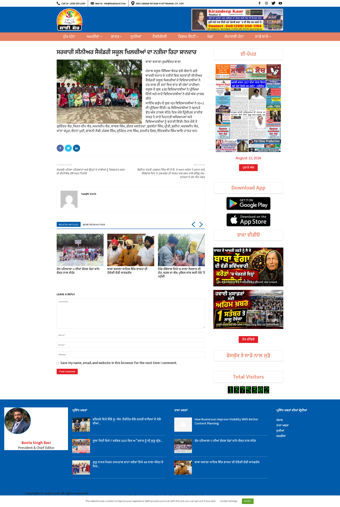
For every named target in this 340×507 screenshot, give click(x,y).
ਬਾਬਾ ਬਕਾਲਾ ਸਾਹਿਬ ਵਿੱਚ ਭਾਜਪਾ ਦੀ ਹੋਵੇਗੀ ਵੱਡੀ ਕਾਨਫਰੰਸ (127, 271)
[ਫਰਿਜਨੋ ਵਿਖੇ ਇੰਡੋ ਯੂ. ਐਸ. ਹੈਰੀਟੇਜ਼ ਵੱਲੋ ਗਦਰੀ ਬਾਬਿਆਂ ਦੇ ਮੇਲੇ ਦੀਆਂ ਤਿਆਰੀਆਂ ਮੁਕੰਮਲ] (81, 425)
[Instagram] (266, 3)
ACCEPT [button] (247, 501)
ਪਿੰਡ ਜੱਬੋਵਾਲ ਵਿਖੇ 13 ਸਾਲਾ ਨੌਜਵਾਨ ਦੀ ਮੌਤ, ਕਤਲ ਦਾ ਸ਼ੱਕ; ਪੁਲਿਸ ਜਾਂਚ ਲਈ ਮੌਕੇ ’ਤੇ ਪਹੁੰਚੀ (181, 273)
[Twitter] (273, 3)
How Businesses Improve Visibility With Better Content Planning (226, 421)
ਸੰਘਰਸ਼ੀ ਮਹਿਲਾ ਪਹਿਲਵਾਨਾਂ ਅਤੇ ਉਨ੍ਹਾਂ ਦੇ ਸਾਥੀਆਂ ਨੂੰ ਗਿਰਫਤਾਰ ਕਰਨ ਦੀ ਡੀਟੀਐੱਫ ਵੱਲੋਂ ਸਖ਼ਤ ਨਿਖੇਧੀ (91, 171)
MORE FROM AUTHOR (94, 225)
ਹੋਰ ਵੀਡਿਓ (248, 339)
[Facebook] (259, 3)
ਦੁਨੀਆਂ (136, 36)
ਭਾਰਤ (115, 36)
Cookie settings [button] (228, 501)
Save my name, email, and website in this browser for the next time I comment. (118, 363)
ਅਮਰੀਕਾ (93, 36)
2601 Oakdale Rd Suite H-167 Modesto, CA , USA (159, 3)
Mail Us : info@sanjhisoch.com (110, 3)
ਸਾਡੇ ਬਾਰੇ (261, 36)
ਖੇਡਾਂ (210, 36)
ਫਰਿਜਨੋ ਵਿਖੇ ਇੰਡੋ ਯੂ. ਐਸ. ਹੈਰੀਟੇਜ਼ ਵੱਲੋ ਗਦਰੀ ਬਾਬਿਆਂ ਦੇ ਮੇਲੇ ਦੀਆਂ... (127, 421)
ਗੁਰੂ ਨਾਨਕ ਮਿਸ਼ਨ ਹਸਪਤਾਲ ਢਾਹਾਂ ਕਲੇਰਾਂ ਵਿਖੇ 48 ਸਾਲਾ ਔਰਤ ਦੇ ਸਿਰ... (128, 464)
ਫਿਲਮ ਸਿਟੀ (187, 36)
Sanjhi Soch (88, 193)
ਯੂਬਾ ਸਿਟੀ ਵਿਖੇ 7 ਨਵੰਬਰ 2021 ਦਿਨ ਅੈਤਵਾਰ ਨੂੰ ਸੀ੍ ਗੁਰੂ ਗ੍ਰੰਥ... (128, 441)
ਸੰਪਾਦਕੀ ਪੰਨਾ (234, 36)
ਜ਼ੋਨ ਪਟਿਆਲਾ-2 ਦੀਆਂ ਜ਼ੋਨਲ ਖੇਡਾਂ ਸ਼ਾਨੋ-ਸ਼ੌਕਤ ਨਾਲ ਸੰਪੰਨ (78, 271)
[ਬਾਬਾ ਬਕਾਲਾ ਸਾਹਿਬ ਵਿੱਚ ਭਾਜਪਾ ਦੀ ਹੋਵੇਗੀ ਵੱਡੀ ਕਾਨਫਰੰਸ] (130, 250)
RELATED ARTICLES (68, 225)
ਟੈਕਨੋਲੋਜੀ (159, 36)
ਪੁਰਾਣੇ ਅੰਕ (248, 167)
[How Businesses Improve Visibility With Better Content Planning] (183, 425)
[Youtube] (280, 3)
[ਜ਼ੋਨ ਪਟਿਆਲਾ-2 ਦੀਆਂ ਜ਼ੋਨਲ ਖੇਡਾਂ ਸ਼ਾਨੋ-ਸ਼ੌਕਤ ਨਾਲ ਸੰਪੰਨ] (80, 250)
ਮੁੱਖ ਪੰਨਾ (69, 36)
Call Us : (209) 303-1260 (73, 3)
